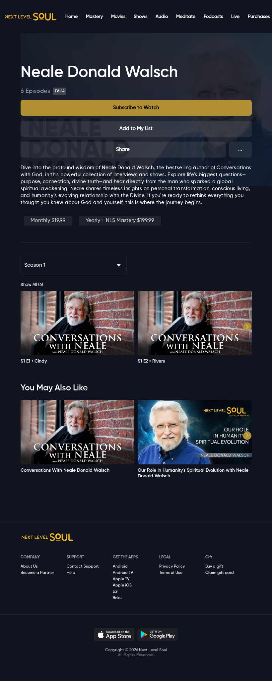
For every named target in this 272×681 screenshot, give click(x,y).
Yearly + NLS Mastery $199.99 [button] (120, 220)
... (240, 149)
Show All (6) (32, 285)
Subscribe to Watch (136, 107)
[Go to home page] (30, 16)
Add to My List (136, 128)
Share (123, 149)
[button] (136, 108)
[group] (78, 327)
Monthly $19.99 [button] (48, 220)
